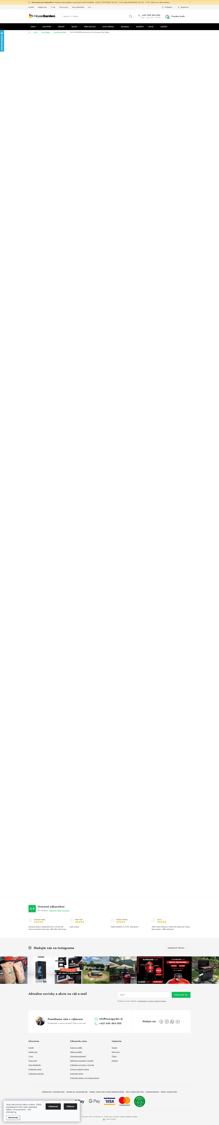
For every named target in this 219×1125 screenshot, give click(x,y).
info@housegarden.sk (111, 1019)
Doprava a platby (76, 1048)
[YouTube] (178, 1021)
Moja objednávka (78, 7)
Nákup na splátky (76, 1052)
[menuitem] (34, 26)
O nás (53, 7)
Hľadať (130, 16)
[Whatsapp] (172, 1021)
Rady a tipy (116, 1052)
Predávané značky (35, 1069)
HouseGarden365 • (153, 1092)
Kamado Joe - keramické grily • (77, 1092)
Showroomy (63, 7)
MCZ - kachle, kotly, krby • (135, 1092)
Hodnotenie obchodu (36, 1074)
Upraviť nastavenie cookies (128, 1117)
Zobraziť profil (176, 948)
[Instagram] (167, 1021)
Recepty (114, 1048)
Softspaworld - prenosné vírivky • (53, 1092)
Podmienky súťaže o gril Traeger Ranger (84, 1078)
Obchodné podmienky (78, 1056)
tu (15, 1112)
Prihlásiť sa (181, 995)
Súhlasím (70, 1106)
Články (114, 1056)
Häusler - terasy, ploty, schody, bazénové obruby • (107, 1092)
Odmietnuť (53, 1106)
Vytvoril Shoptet (111, 1119)
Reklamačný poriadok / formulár (82, 1061)
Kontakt (31, 7)
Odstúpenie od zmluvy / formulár (82, 1065)
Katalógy (115, 1061)
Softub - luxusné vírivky (169, 1092)
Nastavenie (13, 1117)
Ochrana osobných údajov (79, 1069)
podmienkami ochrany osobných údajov (152, 1001)
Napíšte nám (42, 7)
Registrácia (185, 7)
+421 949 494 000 (150, 15)
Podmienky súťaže (76, 1074)
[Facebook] (161, 1021)
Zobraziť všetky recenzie (59, 910)
